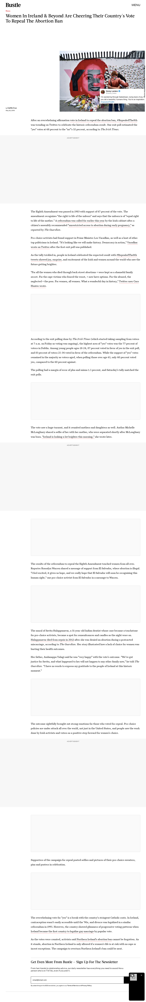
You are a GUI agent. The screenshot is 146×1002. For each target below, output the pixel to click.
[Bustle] (13, 5)
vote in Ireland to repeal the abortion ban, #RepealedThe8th (103, 120)
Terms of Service (73, 985)
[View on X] (85, 312)
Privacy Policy (87, 985)
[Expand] (132, 975)
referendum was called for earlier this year (81, 220)
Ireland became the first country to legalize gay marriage (62, 931)
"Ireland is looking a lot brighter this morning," (68, 436)
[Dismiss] (141, 975)
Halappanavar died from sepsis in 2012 (52, 639)
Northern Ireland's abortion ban (94, 939)
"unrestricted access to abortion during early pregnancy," (99, 225)
